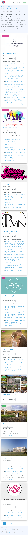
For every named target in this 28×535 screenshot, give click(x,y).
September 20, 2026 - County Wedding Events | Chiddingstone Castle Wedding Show (14, 72)
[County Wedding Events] (14, 43)
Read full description (7, 435)
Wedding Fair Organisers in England (10, 8)
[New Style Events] (14, 491)
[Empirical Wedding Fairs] (14, 384)
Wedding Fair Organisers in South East (11, 10)
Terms (16, 532)
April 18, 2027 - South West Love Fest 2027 (15, 207)
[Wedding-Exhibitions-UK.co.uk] (14, 117)
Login (18, 2)
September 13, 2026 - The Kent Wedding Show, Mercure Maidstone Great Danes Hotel (14, 308)
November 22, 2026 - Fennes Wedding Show (15, 104)
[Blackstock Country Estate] (14, 413)
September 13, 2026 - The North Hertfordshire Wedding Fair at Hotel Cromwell (13, 143)
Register (24, 2)
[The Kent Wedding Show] (14, 285)
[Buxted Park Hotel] (14, 447)
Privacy (12, 532)
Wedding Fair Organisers (6, 6)
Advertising (3, 532)
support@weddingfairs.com (7, 529)
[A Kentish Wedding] (14, 338)
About (8, 532)
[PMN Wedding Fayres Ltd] (14, 220)
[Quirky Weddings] (14, 173)
